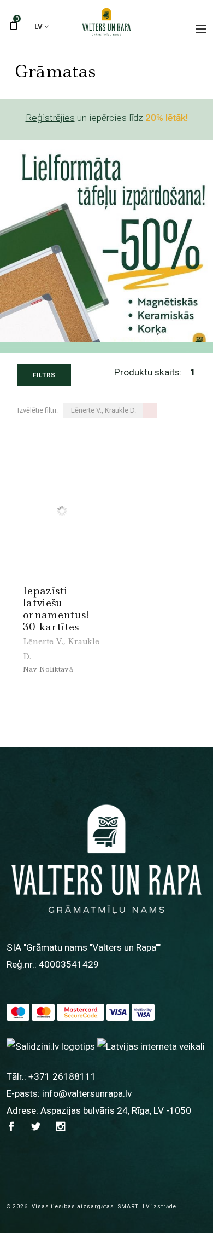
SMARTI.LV (134, 1206)
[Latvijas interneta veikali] (151, 1045)
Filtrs (44, 375)
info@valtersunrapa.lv (87, 1093)
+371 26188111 (62, 1076)
